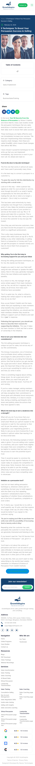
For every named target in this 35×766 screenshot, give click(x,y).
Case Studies (5, 644)
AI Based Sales (6, 678)
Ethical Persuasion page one (9, 715)
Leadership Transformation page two (26, 721)
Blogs (3, 654)
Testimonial (23, 642)
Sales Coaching (6, 675)
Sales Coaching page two (26, 697)
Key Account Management (5, 696)
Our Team (22, 639)
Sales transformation (7, 670)
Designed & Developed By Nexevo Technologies (17, 763)
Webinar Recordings (7, 662)
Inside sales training (7, 702)
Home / (3, 18)
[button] (32, 5)
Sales (11, 98)
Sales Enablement (9, 85)
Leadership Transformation (6, 684)
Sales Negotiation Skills (8, 699)
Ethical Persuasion (7, 681)
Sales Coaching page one (26, 693)
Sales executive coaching (9, 707)
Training (16, 98)
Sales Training (5, 673)
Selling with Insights (7, 705)
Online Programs (6, 641)
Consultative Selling (7, 692)
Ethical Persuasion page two (9, 724)
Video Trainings (6, 660)
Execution (23, 716)
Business (6, 98)
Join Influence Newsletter (17, 571)
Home (3, 639)
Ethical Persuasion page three (9, 720)
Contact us (4, 647)
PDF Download (5, 657)
